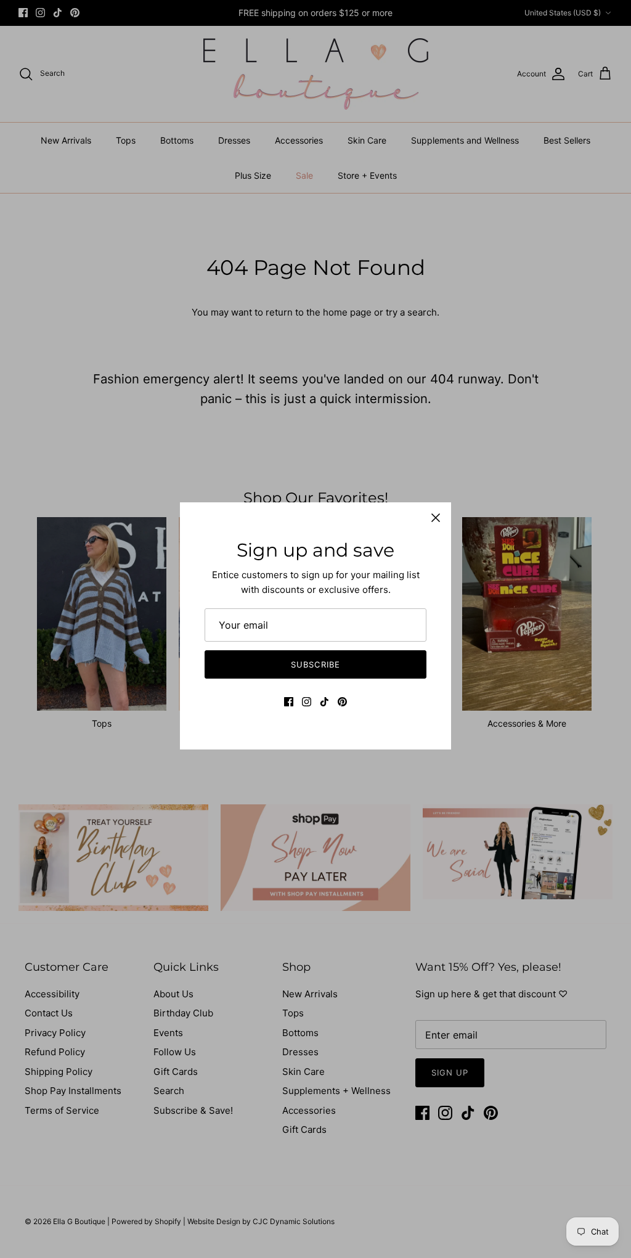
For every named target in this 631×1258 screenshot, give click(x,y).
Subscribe (315, 664)
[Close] (435, 517)
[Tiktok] (324, 701)
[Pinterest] (342, 701)
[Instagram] (306, 701)
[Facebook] (288, 701)
